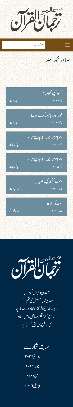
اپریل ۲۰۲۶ (32, 385)
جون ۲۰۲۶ (32, 366)
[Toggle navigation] (67, 45)
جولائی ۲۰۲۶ (32, 356)
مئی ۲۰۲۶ (32, 376)
